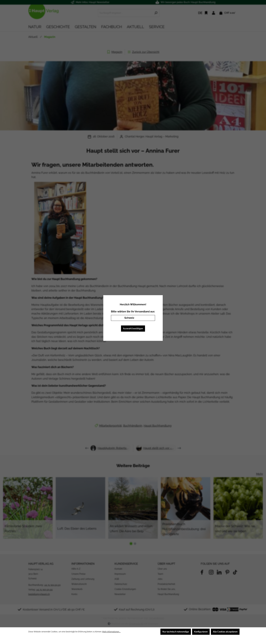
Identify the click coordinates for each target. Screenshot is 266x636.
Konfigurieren (201, 631)
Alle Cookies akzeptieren (225, 631)
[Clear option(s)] (148, 318)
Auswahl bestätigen (133, 328)
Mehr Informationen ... (111, 632)
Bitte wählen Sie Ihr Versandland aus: (133, 311)
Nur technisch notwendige (175, 631)
